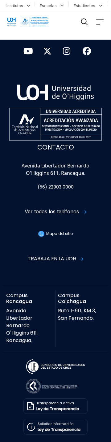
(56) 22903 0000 (56, 187)
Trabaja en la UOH (52, 258)
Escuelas (49, 5)
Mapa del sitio (58, 233)
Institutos (16, 5)
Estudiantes (86, 5)
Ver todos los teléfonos (52, 211)
